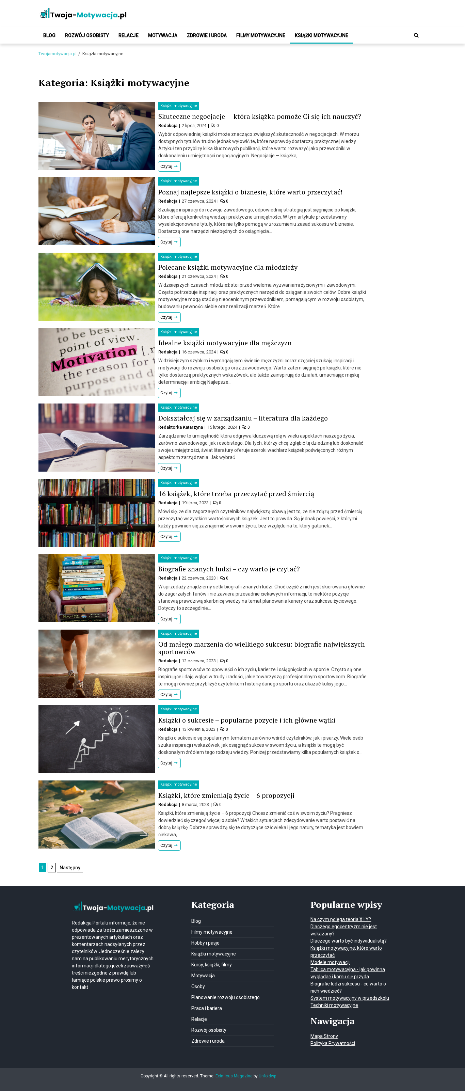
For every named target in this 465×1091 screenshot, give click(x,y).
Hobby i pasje (205, 943)
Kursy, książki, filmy (211, 964)
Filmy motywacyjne (260, 35)
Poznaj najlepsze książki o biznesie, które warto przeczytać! (250, 191)
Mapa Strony (324, 1036)
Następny (70, 867)
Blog (49, 35)
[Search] (416, 35)
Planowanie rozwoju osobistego (225, 997)
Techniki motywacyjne (334, 1005)
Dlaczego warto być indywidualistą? (348, 941)
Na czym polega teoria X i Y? (340, 919)
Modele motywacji (330, 962)
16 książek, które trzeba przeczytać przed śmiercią (236, 493)
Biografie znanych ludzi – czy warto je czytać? (229, 568)
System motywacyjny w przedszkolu (349, 998)
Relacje (128, 35)
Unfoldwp (267, 1076)
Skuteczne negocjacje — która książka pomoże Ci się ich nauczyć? (259, 116)
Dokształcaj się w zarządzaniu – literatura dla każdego (244, 418)
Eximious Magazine (234, 1076)
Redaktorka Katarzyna (181, 427)
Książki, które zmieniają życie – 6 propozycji (226, 795)
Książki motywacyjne (321, 35)
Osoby (198, 986)
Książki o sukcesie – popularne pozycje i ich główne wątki (247, 720)
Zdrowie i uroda (207, 35)
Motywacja (162, 35)
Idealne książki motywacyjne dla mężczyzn (225, 342)
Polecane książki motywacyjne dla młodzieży (228, 267)
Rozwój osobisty (87, 35)
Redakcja (168, 125)
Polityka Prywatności (332, 1043)
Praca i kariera (206, 1008)
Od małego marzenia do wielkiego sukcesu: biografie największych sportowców (261, 647)
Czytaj (166, 166)
